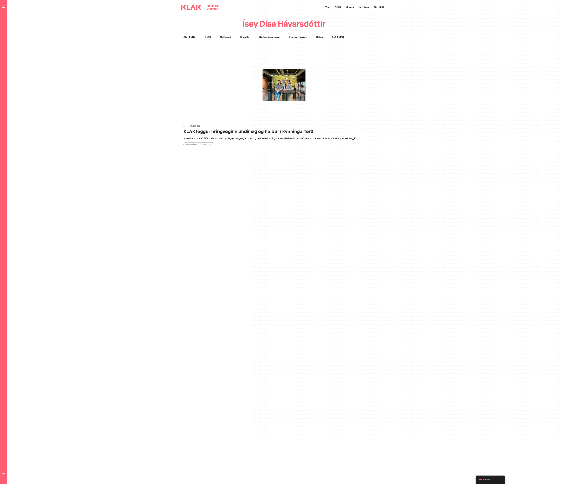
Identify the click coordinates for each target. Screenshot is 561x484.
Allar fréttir (189, 36)
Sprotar (350, 7)
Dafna (319, 36)
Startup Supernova (269, 36)
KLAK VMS (338, 36)
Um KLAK (379, 7)
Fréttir (338, 7)
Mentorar (364, 7)
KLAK (208, 36)
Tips (327, 7)
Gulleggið (225, 36)
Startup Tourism (298, 36)
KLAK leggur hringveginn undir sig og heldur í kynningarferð (248, 131)
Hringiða (244, 36)
